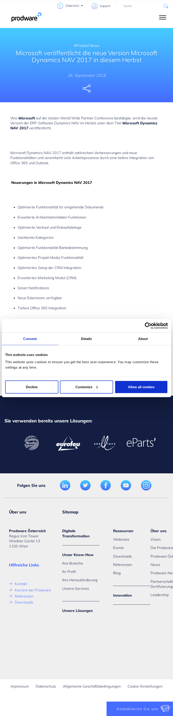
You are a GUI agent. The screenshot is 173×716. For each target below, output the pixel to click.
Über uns (158, 531)
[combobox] (144, 5)
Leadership (159, 595)
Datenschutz (46, 686)
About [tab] (143, 339)
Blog (117, 573)
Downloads (24, 602)
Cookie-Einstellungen (144, 686)
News (155, 564)
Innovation (122, 595)
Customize (83, 387)
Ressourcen (123, 531)
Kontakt (21, 583)
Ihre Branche (72, 563)
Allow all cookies (141, 387)
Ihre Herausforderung (80, 580)
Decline (32, 387)
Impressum (20, 686)
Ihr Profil (69, 571)
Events (118, 547)
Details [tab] (86, 339)
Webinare (121, 539)
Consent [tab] (30, 339)
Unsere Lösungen (77, 610)
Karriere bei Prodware (33, 590)
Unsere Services (75, 588)
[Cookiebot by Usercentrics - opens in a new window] (148, 325)
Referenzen (24, 596)
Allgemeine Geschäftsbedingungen (92, 686)
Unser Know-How (77, 554)
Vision (155, 539)
